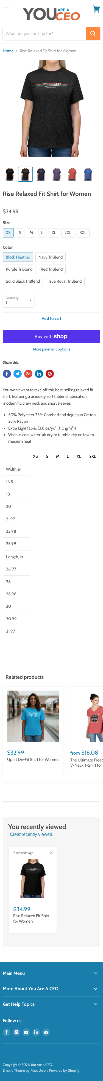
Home (8, 51)
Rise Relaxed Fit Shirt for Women (31, 918)
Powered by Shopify (64, 1070)
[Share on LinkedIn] (39, 374)
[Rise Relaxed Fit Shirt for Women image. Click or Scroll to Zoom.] (51, 111)
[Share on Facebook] (7, 374)
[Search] (93, 33)
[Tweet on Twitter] (17, 374)
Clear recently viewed (31, 834)
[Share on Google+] (28, 374)
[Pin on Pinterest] (50, 374)
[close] (51, 853)
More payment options (51, 349)
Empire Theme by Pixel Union (25, 1070)
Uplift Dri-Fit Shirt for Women (33, 759)
